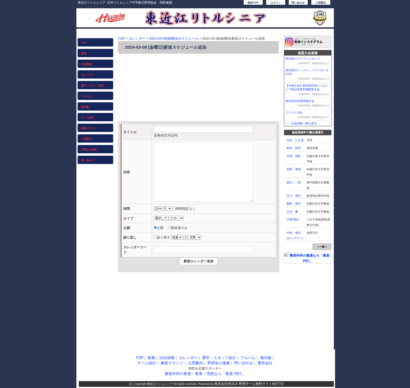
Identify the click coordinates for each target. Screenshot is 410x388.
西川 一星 (294, 182)
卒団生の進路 (89, 149)
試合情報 (86, 64)
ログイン (275, 2)
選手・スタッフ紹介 (93, 85)
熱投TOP (253, 2)
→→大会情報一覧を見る (301, 123)
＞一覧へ (322, 246)
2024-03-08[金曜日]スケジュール (173, 38)
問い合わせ (298, 2)
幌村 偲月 (294, 203)
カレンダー (87, 74)
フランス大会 (294, 112)
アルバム (86, 96)
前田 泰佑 (294, 169)
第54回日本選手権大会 (299, 101)
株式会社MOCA (226, 384)
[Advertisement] (198, 88)
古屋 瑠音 (294, 156)
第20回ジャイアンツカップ (302, 58)
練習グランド (89, 128)
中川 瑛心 (294, 195)
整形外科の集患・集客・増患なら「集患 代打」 (205, 374)
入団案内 (321, 2)
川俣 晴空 (293, 219)
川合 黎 (292, 211)
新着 (83, 53)
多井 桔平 (294, 148)
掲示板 (85, 106)
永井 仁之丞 (295, 140)
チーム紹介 (87, 117)
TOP (84, 42)
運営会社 (265, 363)
